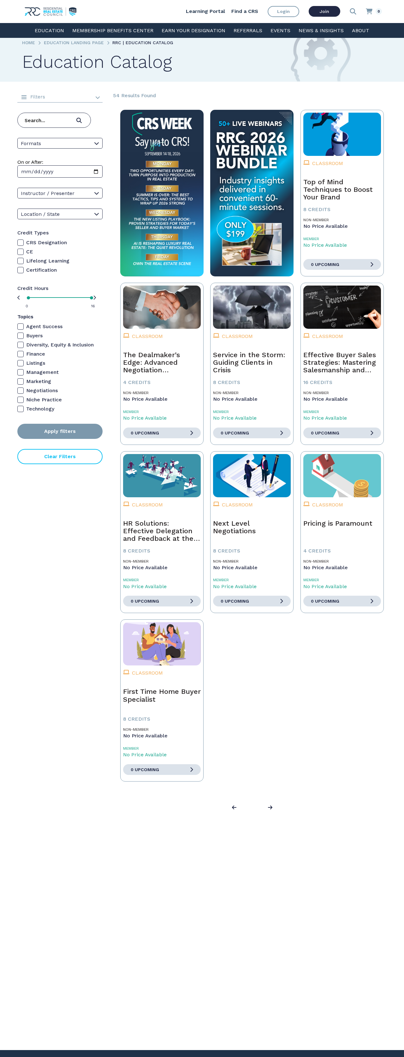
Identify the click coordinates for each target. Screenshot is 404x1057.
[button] (235, 807)
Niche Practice (44, 400)
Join (324, 11)
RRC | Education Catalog (142, 42)
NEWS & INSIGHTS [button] (321, 30)
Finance (35, 354)
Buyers (34, 336)
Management (42, 372)
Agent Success (44, 326)
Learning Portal (205, 11)
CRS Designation (46, 242)
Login (283, 11)
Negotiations (42, 390)
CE (29, 252)
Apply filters (60, 431)
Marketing (38, 381)
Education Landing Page (74, 42)
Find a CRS (244, 11)
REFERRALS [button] (248, 30)
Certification (41, 270)
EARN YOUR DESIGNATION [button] (193, 30)
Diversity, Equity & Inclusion (60, 345)
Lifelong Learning (47, 261)
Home (28, 42)
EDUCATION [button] (49, 30)
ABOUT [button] (360, 30)
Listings (35, 363)
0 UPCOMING (325, 264)
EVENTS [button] (280, 30)
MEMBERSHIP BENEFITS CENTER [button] (112, 30)
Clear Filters (60, 456)
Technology (40, 409)
